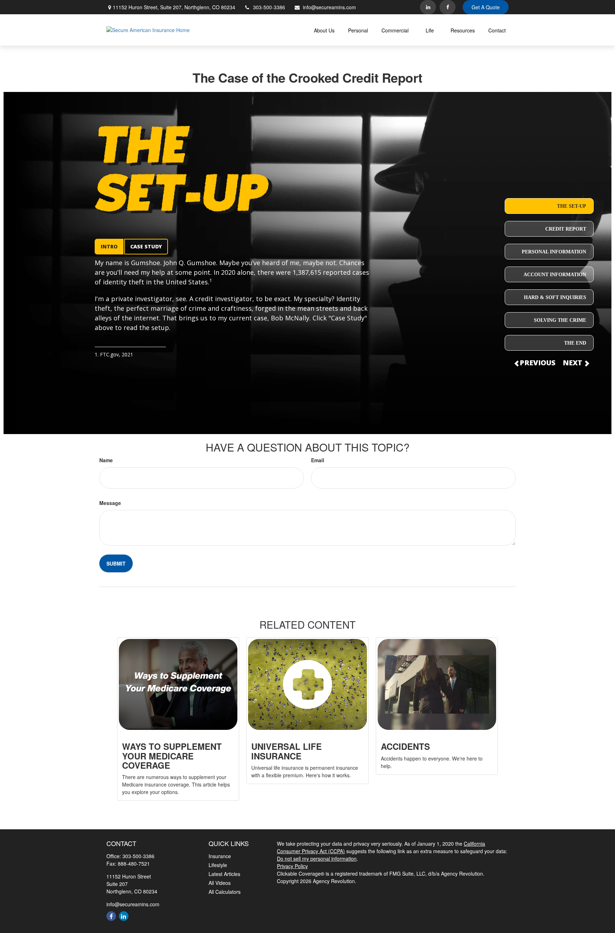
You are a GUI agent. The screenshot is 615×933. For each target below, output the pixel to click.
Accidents (405, 746)
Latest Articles (224, 873)
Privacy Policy (292, 866)
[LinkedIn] (428, 7)
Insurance (220, 856)
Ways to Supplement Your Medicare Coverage (172, 755)
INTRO (109, 246)
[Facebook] (448, 7)
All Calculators (225, 891)
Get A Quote (486, 7)
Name (106, 460)
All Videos (220, 882)
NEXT (573, 362)
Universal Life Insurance (286, 751)
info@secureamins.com (329, 7)
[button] (324, 30)
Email (317, 460)
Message (110, 502)
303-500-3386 (269, 7)
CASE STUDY (146, 246)
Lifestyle (218, 864)
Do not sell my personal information (317, 858)
